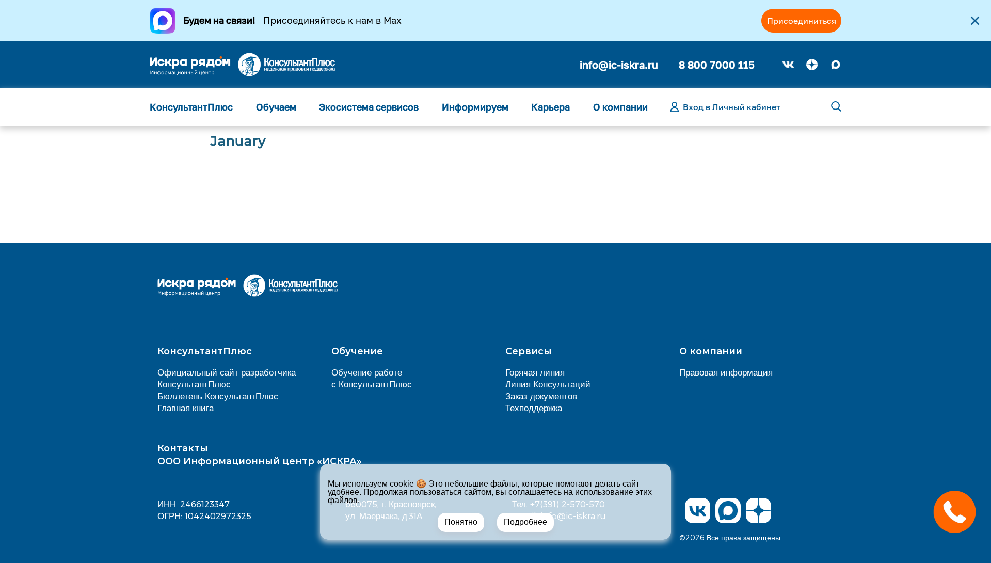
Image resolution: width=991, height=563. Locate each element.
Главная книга (185, 407)
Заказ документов (541, 395)
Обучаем (276, 107)
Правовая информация (726, 372)
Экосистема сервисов (369, 107)
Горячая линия (535, 372)
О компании (620, 107)
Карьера (550, 107)
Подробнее (525, 522)
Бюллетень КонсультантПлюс (217, 395)
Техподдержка (533, 407)
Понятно (460, 522)
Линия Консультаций (547, 384)
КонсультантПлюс (191, 107)
